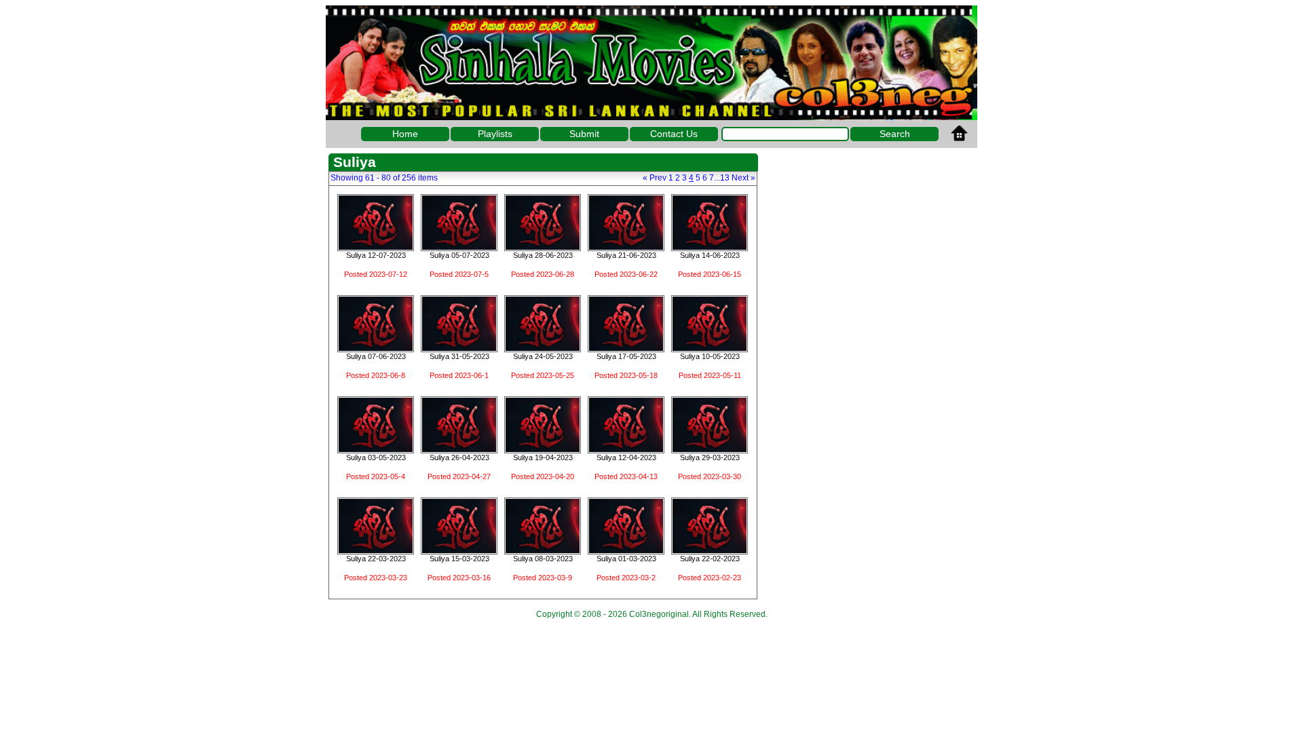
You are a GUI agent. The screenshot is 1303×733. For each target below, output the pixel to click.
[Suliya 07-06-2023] (376, 347)
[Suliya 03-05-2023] (376, 448)
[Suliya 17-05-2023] (626, 347)
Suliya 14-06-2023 (710, 255)
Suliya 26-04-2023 (459, 457)
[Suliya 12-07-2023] (376, 246)
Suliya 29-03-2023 (710, 457)
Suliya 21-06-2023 (626, 255)
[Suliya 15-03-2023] (459, 549)
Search (895, 133)
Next (743, 178)
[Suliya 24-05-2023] (543, 347)
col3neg (651, 62)
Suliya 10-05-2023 (710, 356)
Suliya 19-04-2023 (543, 457)
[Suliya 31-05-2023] (459, 347)
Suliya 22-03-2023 (376, 559)
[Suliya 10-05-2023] (710, 347)
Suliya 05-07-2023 (459, 255)
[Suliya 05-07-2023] (459, 246)
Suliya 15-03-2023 (459, 559)
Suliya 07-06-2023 (376, 356)
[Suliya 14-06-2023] (710, 246)
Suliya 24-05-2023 (543, 356)
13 (725, 178)
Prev (654, 178)
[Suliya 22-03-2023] (376, 549)
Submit (584, 133)
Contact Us (674, 133)
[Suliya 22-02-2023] (710, 549)
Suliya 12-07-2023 (376, 255)
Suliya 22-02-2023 (710, 559)
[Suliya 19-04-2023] (543, 448)
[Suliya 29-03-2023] (710, 448)
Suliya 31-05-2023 (459, 356)
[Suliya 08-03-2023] (543, 549)
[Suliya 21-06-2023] (626, 246)
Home (405, 133)
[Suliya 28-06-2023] (543, 246)
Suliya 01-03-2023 (626, 559)
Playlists (495, 133)
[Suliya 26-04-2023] (459, 448)
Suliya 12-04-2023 (626, 457)
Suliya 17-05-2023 (626, 356)
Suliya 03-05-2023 (376, 457)
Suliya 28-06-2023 (543, 255)
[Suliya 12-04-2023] (626, 448)
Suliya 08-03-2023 (543, 559)
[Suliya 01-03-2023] (626, 549)
